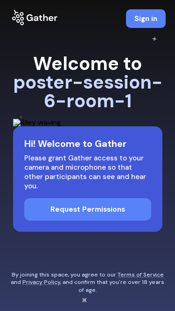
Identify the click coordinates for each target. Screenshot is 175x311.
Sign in (145, 18)
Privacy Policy (41, 282)
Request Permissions (87, 209)
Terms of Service (141, 274)
